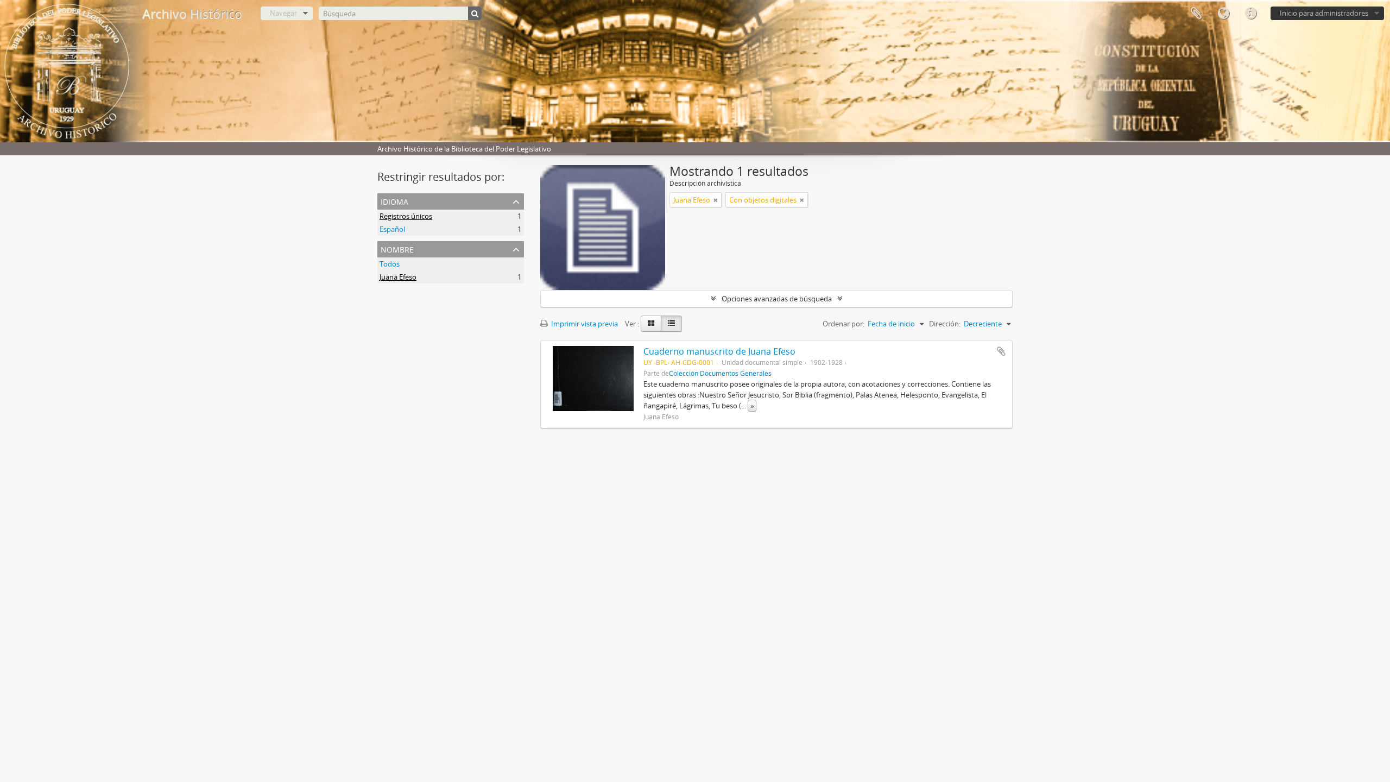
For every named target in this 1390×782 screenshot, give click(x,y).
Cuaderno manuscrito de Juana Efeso (719, 351)
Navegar (283, 13)
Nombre (397, 248)
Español (392, 229)
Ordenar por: (843, 324)
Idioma (1223, 13)
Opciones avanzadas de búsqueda (777, 299)
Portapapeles (1196, 13)
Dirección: (945, 324)
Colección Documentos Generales (720, 373)
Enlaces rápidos (1250, 13)
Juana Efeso (398, 277)
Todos (390, 264)
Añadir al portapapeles (1001, 351)
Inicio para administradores (1324, 13)
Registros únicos (406, 216)
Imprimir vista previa (583, 324)
